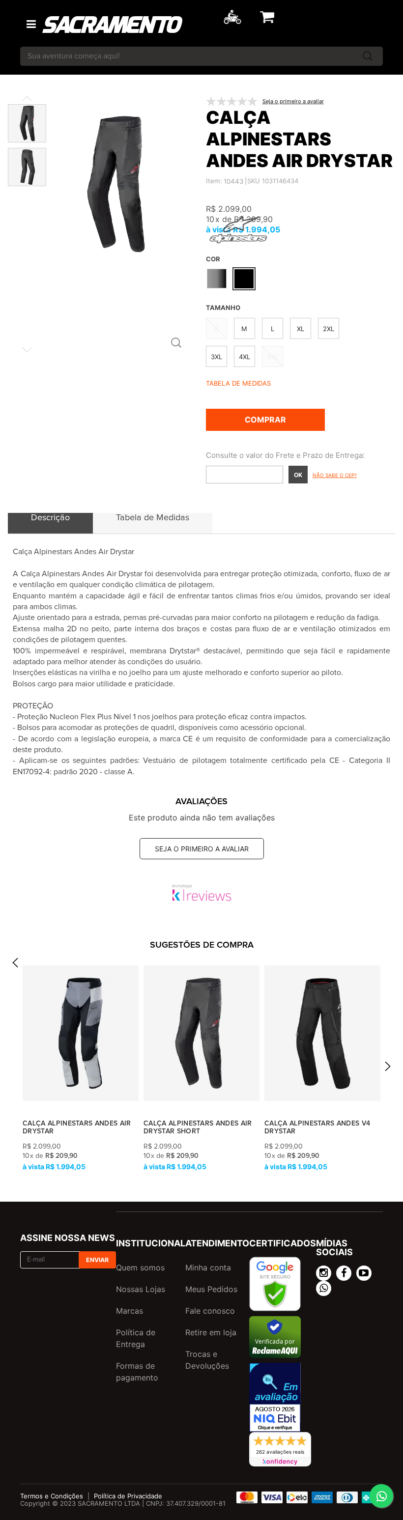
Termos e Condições (51, 1496)
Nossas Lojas (140, 1289)
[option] (80, 1068)
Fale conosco (210, 1311)
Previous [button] (15, 966)
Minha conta (208, 1267)
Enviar (97, 1260)
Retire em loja (210, 1332)
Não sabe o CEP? (335, 475)
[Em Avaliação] (275, 1397)
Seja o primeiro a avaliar (202, 848)
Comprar (265, 419)
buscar (367, 56)
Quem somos (140, 1267)
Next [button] (387, 1069)
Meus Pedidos (211, 1289)
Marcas (129, 1311)
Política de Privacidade (128, 1496)
